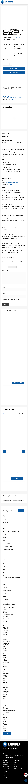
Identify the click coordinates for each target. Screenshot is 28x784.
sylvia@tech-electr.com (12, 182)
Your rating (5, 267)
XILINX (4, 655)
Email (3, 293)
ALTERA (5, 694)
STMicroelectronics (8, 614)
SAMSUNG (6, 673)
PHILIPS (5, 657)
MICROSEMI (6, 691)
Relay (4, 593)
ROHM (4, 698)
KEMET (5, 728)
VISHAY (5, 639)
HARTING (5, 629)
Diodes (5, 534)
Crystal (4, 528)
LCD (4, 567)
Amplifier (6, 551)
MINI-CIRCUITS (7, 641)
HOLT (4, 730)
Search (21, 511)
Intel (4, 659)
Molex (4, 636)
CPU (4, 525)
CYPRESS (5, 668)
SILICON (5, 682)
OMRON (5, 650)
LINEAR (5, 666)
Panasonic (5, 638)
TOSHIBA (5, 630)
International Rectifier (9, 710)
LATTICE (5, 725)
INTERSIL (5, 716)
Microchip (5, 616)
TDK (4, 670)
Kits (4, 564)
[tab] (14, 133)
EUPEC (4, 696)
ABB (4, 680)
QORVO (5, 719)
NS (3, 664)
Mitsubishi (6, 618)
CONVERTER (8, 554)
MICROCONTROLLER (10, 557)
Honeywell (5, 702)
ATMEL (5, 689)
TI (3, 703)
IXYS (4, 625)
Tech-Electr (9, 184)
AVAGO (5, 678)
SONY (4, 721)
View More (7, 734)
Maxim (4, 648)
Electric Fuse (6, 537)
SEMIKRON (6, 627)
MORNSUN (6, 613)
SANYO (5, 652)
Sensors (5, 596)
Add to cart (14, 68)
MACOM (5, 684)
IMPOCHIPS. (14, 782)
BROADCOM (6, 712)
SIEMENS (5, 687)
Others (5, 584)
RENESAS (5, 645)
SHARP (4, 723)
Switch (6, 560)
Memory (5, 573)
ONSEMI (5, 632)
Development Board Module (12, 578)
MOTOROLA (6, 634)
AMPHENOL (6, 662)
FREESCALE (6, 643)
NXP (4, 620)
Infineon (5, 609)
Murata (5, 654)
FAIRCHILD (6, 661)
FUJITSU (5, 622)
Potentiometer (7, 590)
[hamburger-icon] (25, 2)
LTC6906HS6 (11, 97)
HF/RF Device (6, 543)
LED (4, 570)
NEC (4, 671)
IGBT (5, 580)
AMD (4, 726)
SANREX (5, 677)
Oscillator (18, 97)
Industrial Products (8, 546)
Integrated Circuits (8, 549)
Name (4, 287)
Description (5, 133)
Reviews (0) (5, 136)
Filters (4, 540)
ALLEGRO (5, 709)
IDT (4, 707)
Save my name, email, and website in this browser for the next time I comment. (12, 300)
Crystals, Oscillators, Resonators (12, 95)
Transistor (6, 599)
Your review (5, 270)
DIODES (5, 705)
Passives (5, 587)
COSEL (4, 714)
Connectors (6, 522)
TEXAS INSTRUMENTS (9, 607)
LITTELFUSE (6, 700)
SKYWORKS (6, 718)
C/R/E (4, 519)
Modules (5, 576)
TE (3, 623)
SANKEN (5, 693)
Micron (5, 675)
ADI (14, 39)
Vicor (4, 646)
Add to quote (14, 72)
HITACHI (5, 686)
